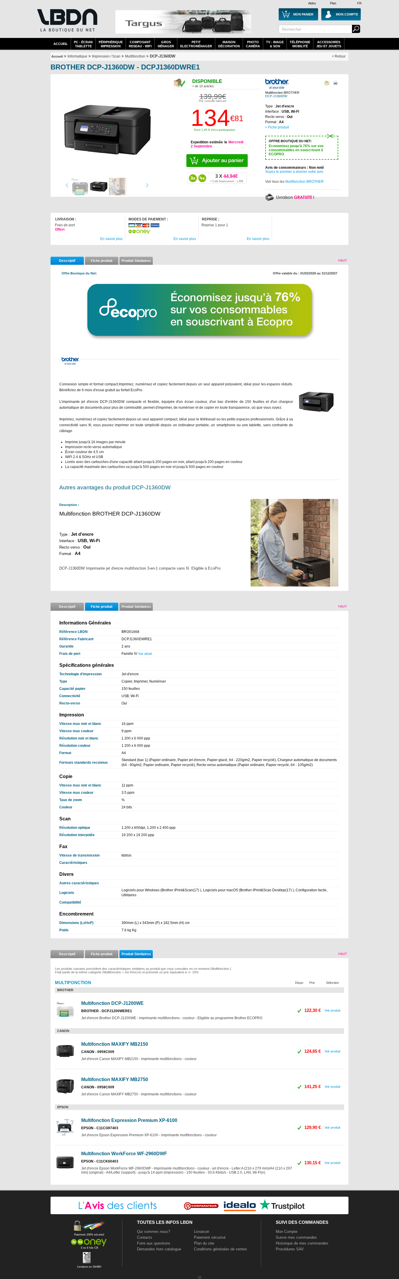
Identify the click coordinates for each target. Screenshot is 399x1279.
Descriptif (67, 261)
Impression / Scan (106, 56)
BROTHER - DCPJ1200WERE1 (106, 1011)
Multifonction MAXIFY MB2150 (114, 1044)
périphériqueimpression (111, 44)
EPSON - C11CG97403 (99, 1128)
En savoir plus (111, 239)
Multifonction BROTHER (304, 182)
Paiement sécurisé (209, 1237)
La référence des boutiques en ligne (66, 24)
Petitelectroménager (196, 44)
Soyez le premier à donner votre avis (294, 172)
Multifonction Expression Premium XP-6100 (129, 1120)
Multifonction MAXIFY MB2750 (114, 1079)
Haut (342, 260)
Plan (333, 3)
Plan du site (204, 1243)
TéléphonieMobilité (300, 44)
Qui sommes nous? (153, 1231)
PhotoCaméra (253, 44)
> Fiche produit (277, 127)
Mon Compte (286, 1231)
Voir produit (332, 1010)
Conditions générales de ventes (220, 1249)
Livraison (201, 1231)
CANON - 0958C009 (97, 1087)
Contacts (144, 1237)
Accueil (60, 44)
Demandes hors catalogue (159, 1249)
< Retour (339, 56)
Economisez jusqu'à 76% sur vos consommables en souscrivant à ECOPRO (296, 147)
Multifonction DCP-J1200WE (112, 1003)
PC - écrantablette (83, 44)
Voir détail (145, 653)
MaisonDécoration (229, 44)
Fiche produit (101, 261)
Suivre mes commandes (296, 1237)
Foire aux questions (153, 1243)
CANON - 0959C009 (97, 1052)
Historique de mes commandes (302, 1243)
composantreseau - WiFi (140, 44)
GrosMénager (166, 44)
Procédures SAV (290, 1249)
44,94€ (226, 178)
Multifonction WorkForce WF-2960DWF (124, 1153)
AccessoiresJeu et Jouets (328, 44)
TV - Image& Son (275, 44)
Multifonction (135, 56)
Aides (312, 3)
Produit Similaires (136, 261)
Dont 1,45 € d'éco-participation (214, 129)
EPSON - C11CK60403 (99, 1161)
